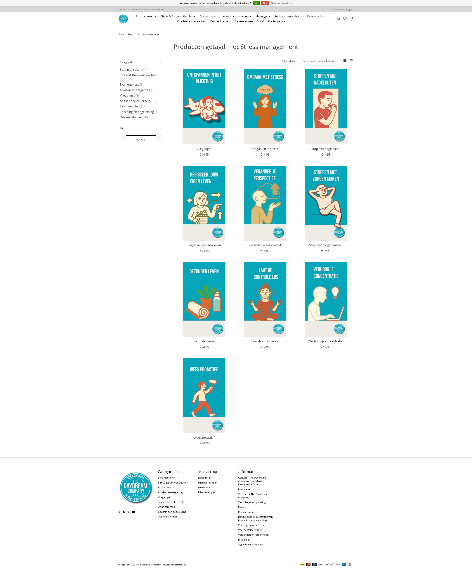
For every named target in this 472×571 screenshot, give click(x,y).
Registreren (204, 477)
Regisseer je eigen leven (204, 245)
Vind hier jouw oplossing (252, 502)
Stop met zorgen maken (326, 245)
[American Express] (344, 564)
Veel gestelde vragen (250, 530)
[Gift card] (350, 564)
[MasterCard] (308, 564)
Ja (256, 3)
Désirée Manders (220, 21)
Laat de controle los (265, 341)
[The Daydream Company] (123, 19)
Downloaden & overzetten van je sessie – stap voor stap (255, 518)
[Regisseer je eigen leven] (204, 203)
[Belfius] (338, 564)
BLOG (260, 21)
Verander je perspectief (265, 245)
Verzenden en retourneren (253, 534)
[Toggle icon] (338, 19)
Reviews (243, 507)
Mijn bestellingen (207, 482)
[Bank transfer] (320, 564)
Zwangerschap (130, 106)
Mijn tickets (204, 487)
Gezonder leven (204, 341)
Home (121, 34)
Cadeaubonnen (244, 21)
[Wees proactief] (204, 395)
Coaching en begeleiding (191, 21)
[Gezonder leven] (204, 299)
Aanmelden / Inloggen (342, 9)
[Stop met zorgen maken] (326, 203)
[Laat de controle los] (265, 299)
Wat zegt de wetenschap (252, 525)
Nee (265, 3)
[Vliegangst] (204, 106)
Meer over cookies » (281, 3)
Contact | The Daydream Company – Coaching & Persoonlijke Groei (252, 481)
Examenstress (129, 84)
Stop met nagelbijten (325, 149)
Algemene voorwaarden (252, 544)
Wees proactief (204, 438)
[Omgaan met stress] (265, 106)
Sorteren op (309, 61)
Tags (130, 34)
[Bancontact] (332, 564)
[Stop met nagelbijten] (326, 106)
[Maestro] (314, 564)
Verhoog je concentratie (326, 341)
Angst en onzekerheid (135, 101)
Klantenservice (276, 21)
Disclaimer (244, 539)
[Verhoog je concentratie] (326, 299)
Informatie (244, 489)
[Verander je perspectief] (265, 203)
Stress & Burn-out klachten (138, 75)
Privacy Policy (245, 512)
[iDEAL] (302, 564)
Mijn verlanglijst (207, 492)
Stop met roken (130, 70)
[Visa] (326, 564)
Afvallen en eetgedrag (135, 90)
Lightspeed (180, 564)
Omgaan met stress (265, 149)
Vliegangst (127, 95)
